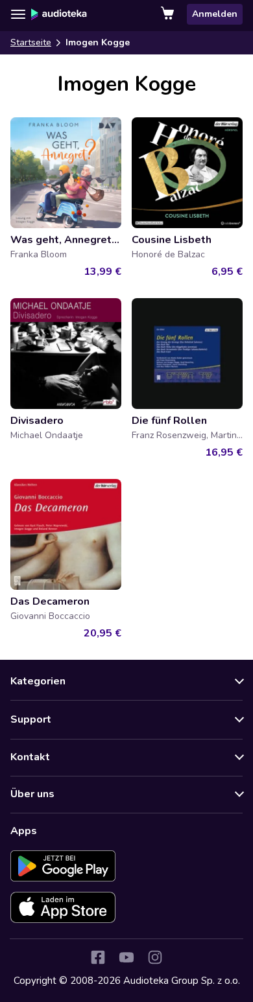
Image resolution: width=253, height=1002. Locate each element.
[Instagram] (155, 957)
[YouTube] (126, 957)
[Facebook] (98, 957)
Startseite (30, 42)
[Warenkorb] (168, 14)
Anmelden (214, 14)
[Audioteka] (59, 14)
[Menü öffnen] (18, 14)
